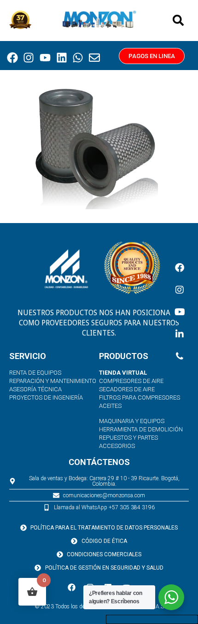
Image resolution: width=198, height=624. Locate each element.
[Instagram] (29, 58)
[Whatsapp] (78, 58)
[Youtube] (45, 58)
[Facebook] (12, 58)
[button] (178, 20)
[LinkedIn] (179, 334)
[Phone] (179, 356)
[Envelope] (94, 58)
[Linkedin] (62, 58)
